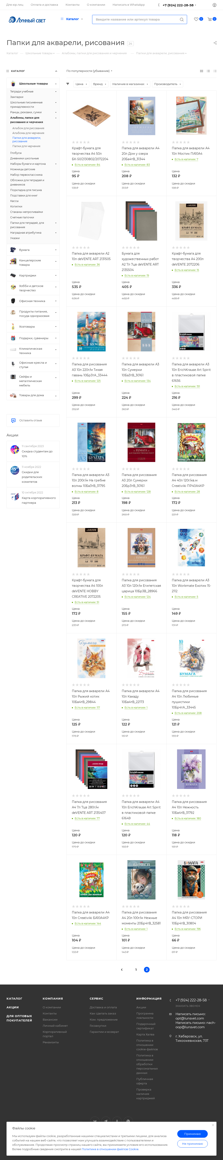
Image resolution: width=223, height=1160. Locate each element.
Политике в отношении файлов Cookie (110, 1149)
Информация (149, 998)
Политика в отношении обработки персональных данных (147, 1064)
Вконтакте (95, 1121)
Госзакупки (98, 1025)
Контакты (50, 1013)
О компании (52, 1007)
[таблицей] (215, 71)
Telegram (106, 1121)
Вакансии (50, 1019)
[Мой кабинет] (214, 5)
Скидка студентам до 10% (37, 454)
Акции (12, 435)
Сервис (96, 998)
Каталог (14, 998)
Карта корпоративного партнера (39, 500)
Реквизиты (51, 1042)
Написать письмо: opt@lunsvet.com (191, 1016)
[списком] (208, 71)
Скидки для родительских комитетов (32, 476)
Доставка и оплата (103, 1007)
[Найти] (181, 19)
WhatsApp (128, 1121)
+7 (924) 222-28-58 (178, 5)
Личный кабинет (55, 1025)
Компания (53, 998)
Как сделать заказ (103, 1013)
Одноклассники (117, 1121)
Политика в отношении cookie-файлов (147, 1045)
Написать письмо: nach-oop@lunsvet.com (196, 1025)
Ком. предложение (104, 1019)
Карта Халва (145, 1034)
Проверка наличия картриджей (145, 1094)
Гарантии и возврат (104, 1031)
